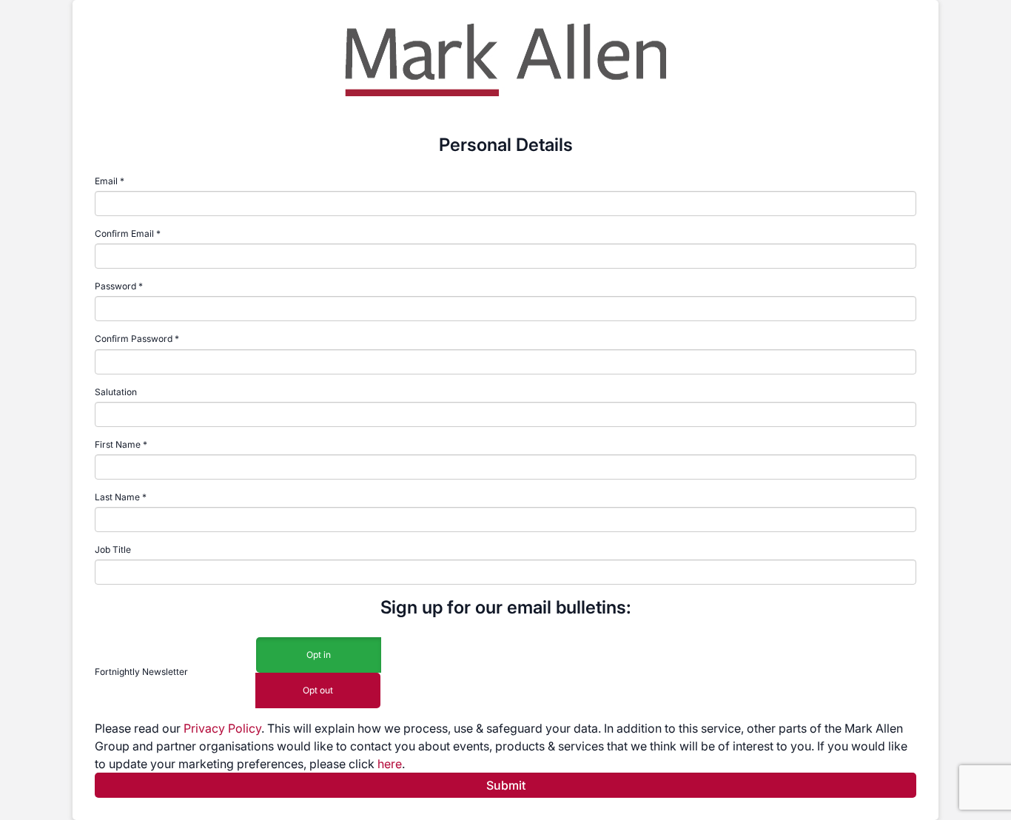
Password (115, 286)
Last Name (117, 497)
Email (106, 180)
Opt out (318, 690)
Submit (505, 785)
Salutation (116, 391)
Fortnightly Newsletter (141, 671)
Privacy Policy (222, 728)
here (389, 763)
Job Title (113, 549)
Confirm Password (133, 338)
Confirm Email (124, 233)
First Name (118, 444)
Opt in (318, 654)
